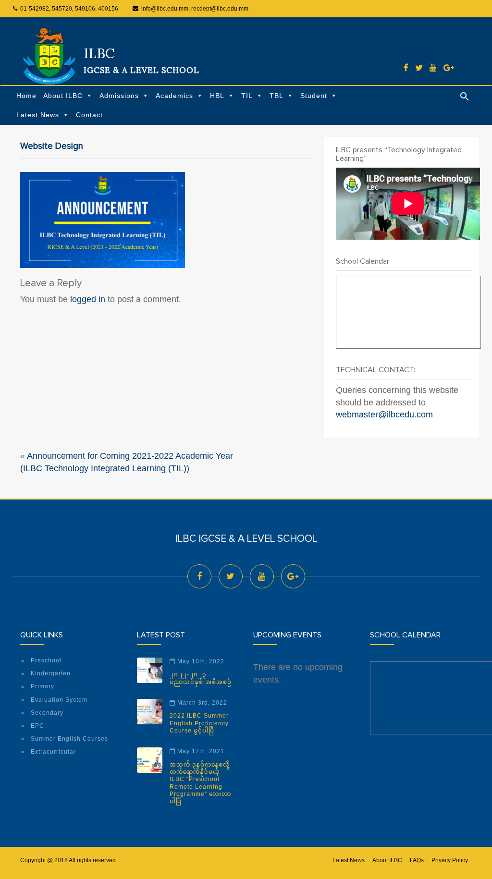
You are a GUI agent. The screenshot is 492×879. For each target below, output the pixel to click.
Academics (174, 95)
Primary (42, 686)
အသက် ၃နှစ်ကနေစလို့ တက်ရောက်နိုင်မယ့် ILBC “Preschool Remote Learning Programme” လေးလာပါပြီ (200, 783)
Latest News (37, 115)
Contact (89, 115)
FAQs (417, 860)
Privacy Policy (449, 860)
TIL (247, 95)
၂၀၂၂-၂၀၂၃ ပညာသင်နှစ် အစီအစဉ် (201, 678)
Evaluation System (59, 699)
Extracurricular (53, 751)
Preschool (46, 660)
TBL (276, 95)
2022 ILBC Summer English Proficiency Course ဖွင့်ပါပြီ (199, 723)
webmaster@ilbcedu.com (384, 414)
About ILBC (63, 95)
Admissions (119, 95)
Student (313, 95)
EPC (37, 725)
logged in (87, 299)
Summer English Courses (69, 738)
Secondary (47, 712)
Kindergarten (51, 673)
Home (26, 95)
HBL (217, 95)
